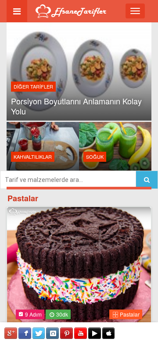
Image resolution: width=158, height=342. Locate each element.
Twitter (38, 333)
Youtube (80, 333)
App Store (108, 333)
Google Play (94, 333)
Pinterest (66, 333)
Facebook (24, 333)
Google (10, 333)
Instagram (52, 333)
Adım (33, 314)
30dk (61, 314)
